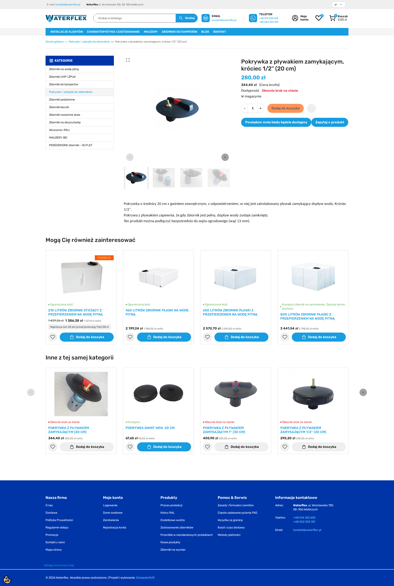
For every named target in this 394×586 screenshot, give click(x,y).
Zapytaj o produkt (329, 122)
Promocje (52, 535)
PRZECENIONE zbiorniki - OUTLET (70, 145)
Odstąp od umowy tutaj (59, 565)
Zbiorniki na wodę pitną (64, 69)
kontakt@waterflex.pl (68, 4)
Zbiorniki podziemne (62, 99)
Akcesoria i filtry (59, 130)
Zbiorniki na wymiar (173, 549)
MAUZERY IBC (58, 137)
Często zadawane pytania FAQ (237, 512)
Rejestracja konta (114, 527)
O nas (49, 505)
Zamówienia (111, 520)
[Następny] (363, 392)
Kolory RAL (167, 512)
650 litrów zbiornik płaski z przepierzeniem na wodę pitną (230, 312)
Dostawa (51, 512)
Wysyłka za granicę (230, 520)
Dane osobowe (113, 512)
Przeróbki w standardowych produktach (186, 535)
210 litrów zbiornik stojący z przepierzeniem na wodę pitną (75, 312)
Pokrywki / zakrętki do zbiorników (89, 41)
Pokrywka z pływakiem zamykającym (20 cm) (68, 430)
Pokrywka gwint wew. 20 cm (150, 428)
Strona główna (54, 41)
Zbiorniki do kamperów (63, 84)
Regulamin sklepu (57, 527)
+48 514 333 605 (268, 18)
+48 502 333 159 (268, 22)
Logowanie (110, 505)
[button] (338, 18)
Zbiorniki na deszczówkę (65, 122)
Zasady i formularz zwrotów (236, 505)
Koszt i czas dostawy (231, 527)
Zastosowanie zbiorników (176, 527)
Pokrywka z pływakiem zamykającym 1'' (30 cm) (224, 430)
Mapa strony (54, 549)
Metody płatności (229, 535)
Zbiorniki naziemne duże (64, 115)
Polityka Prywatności (59, 520)
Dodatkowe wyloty (172, 520)
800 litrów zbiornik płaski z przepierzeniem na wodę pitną (307, 316)
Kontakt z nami (55, 542)
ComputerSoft (145, 577)
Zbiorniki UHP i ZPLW (62, 77)
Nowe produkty (170, 542)
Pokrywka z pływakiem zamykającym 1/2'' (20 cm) (303, 430)
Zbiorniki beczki (59, 107)
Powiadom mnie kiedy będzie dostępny (276, 122)
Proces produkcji (171, 505)
